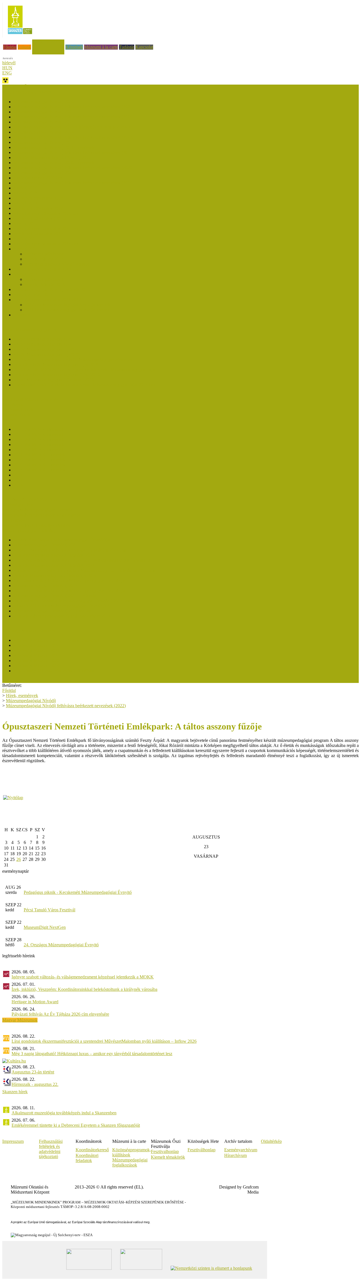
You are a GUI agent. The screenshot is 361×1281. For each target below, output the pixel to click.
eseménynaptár (15, 871)
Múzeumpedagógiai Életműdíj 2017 (45, 585)
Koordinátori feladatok (87, 1158)
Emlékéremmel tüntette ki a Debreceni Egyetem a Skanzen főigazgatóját (76, 1125)
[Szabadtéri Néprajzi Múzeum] (20, 36)
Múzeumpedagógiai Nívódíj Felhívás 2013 (52, 289)
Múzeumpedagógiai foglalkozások (130, 1162)
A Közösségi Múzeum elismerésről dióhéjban (54, 670)
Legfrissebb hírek (17, 409)
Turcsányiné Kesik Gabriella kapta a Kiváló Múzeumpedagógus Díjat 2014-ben (84, 384)
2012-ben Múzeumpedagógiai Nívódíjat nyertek (67, 304)
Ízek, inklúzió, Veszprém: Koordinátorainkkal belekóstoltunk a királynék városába (84, 989)
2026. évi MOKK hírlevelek (39, 429)
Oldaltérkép (271, 1141)
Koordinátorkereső (92, 1149)
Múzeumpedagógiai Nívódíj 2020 (44, 172)
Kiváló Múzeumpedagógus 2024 (43, 344)
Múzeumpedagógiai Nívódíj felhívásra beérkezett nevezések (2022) (73, 137)
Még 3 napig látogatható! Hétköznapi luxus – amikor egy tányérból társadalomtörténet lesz (92, 1053)
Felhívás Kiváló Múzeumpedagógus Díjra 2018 (56, 364)
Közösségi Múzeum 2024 (36, 645)
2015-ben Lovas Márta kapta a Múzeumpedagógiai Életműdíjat (70, 590)
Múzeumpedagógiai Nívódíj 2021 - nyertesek (54, 147)
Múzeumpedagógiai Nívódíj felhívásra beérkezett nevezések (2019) (73, 182)
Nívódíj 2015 (25, 238)
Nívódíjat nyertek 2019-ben (38, 177)
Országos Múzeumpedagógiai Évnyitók (37, 510)
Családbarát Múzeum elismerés (30, 399)
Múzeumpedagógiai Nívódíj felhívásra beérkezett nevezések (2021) (73, 152)
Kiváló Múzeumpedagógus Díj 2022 (46, 349)
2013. (19, 485)
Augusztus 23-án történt (33, 1072)
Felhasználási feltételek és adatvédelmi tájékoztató (51, 1149)
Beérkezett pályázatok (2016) (40, 218)
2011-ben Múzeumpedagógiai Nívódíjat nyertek (67, 309)
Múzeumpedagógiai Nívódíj (31, 700)
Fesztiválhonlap (201, 1149)
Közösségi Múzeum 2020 (36, 660)
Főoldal (10, 47)
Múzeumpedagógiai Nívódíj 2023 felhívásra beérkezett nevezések (72, 127)
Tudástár (126, 47)
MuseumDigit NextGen (45, 927)
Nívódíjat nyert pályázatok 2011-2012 (47, 299)
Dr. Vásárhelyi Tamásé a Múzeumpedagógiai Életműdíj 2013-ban (72, 600)
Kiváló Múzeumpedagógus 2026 (43, 339)
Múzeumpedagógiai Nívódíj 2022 (44, 142)
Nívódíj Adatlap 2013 (33, 294)
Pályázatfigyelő (16, 520)
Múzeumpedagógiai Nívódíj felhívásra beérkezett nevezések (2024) (73, 116)
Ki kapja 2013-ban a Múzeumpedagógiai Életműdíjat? (62, 605)
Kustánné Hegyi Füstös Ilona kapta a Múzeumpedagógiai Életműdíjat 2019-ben (84, 570)
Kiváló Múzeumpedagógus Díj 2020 (46, 354)
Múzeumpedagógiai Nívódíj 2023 (44, 132)
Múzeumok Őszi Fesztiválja (27, 87)
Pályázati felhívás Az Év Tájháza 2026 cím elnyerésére (60, 1014)
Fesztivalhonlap (165, 1151)
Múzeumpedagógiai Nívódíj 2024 (44, 122)
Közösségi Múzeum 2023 (36, 650)
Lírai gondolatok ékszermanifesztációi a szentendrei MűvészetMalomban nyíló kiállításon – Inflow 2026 (104, 1041)
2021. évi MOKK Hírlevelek (39, 454)
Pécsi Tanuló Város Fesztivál (49, 909)
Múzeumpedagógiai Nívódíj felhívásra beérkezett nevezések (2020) (73, 167)
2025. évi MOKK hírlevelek (39, 434)
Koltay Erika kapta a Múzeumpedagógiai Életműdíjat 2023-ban (70, 550)
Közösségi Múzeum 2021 (36, 655)
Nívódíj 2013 (25, 274)
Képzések (74, 47)
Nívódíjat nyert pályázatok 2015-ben (46, 228)
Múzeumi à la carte (101, 47)
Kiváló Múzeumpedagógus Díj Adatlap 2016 (54, 379)
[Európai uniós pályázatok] (13, 797)
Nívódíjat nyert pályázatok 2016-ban (46, 213)
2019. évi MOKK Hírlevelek (39, 464)
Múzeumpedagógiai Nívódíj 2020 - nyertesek (54, 162)
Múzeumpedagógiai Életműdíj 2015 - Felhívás (55, 595)
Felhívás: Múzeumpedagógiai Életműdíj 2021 (54, 565)
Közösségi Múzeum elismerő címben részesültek (57, 640)
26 (18, 859)
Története (22, 314)
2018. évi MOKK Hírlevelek (39, 470)
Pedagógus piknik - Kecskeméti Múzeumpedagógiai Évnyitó (78, 892)
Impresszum (13, 1141)
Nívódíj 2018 (25, 193)
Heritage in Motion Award (35, 1001)
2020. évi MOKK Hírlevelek (39, 459)
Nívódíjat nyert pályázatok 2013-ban (46, 269)
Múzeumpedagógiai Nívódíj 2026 (44, 101)
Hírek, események (48, 41)
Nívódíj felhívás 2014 (44, 259)
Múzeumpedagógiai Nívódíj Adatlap (57, 264)
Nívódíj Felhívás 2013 (45, 284)
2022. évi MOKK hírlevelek (39, 449)
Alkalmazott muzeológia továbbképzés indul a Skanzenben (64, 1112)
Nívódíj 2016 (25, 223)
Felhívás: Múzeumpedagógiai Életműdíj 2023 (54, 555)
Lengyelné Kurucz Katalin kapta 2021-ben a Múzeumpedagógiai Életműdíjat (82, 560)
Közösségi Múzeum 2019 (36, 665)
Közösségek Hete (18, 504)
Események (12, 404)
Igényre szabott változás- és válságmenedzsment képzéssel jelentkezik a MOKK (83, 976)
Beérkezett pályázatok (44, 254)
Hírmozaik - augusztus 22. (35, 1084)
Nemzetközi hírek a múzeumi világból (36, 525)
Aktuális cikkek (16, 414)
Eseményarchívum (240, 1149)
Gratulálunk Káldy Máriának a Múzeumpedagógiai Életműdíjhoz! (72, 580)
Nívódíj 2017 (25, 203)
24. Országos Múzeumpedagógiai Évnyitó (61, 944)
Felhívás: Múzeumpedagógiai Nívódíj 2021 (52, 157)
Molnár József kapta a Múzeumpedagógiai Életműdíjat (62, 539)
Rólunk (24, 47)
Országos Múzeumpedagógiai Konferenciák (41, 515)
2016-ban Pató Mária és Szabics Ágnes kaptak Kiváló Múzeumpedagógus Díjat (84, 369)
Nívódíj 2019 (25, 188)
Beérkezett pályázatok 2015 (38, 233)
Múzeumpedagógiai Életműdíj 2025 (45, 545)
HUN (7, 67)
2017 (18, 475)
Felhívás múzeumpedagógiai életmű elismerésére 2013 (62, 616)
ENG (7, 72)
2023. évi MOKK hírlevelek (39, 444)
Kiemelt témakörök (168, 1157)
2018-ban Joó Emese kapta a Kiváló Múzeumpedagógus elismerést (73, 359)
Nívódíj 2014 (25, 248)
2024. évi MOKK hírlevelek (39, 439)
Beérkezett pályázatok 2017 (38, 208)
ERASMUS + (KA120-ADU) (29, 499)
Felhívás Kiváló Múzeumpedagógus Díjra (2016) (57, 374)
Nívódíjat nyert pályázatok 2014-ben (46, 243)
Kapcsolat (144, 47)
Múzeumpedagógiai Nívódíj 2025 (44, 111)
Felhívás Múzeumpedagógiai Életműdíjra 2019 (55, 575)
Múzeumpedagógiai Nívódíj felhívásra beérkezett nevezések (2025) (73, 106)
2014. (19, 480)
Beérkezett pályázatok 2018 (38, 198)
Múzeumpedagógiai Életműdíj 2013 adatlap (52, 610)
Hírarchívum (235, 1155)
